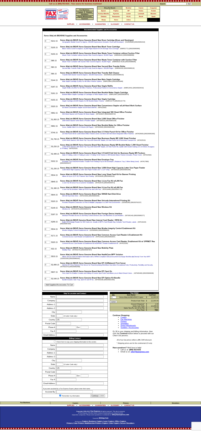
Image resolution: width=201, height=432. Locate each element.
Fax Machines (126, 319)
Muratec (153, 13)
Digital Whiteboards (128, 326)
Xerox (116, 20)
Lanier (128, 13)
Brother (128, 8)
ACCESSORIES (84, 24)
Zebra (128, 20)
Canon (141, 8)
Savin (153, 16)
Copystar (153, 8)
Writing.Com (103, 418)
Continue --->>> (97, 396)
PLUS (128, 16)
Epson (103, 11)
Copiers (124, 317)
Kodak (153, 11)
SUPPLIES (70, 24)
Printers (124, 321)
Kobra (141, 11)
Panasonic (116, 16)
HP (128, 11)
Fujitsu (116, 11)
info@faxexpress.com (140, 352)
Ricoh (141, 16)
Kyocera (116, 13)
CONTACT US (129, 24)
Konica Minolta (103, 13)
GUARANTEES (100, 24)
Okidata (103, 16)
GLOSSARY (115, 24)
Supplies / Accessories (130, 328)
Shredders (125, 323)
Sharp (103, 20)
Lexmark (141, 13)
